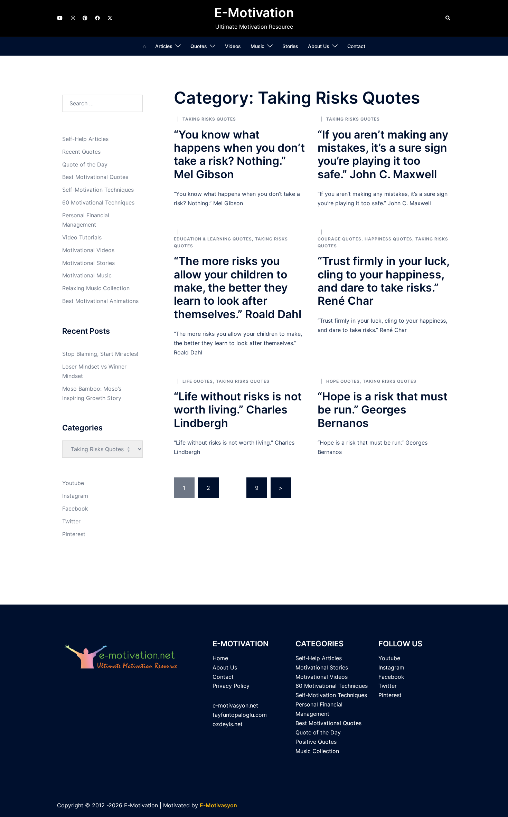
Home (220, 658)
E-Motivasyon (218, 805)
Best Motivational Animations (100, 300)
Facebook (75, 508)
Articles (163, 46)
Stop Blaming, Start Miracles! (100, 353)
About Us (318, 46)
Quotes (198, 46)
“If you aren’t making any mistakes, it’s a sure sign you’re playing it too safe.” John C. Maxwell (383, 154)
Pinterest (73, 534)
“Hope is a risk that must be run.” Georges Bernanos (383, 410)
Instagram (75, 495)
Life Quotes (197, 381)
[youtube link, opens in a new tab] (60, 18)
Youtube (73, 482)
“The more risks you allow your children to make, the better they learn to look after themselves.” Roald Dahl (237, 287)
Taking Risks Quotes (209, 119)
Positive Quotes (316, 741)
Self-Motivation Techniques (98, 189)
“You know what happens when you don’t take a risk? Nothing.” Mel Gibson (239, 154)
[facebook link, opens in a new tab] (97, 18)
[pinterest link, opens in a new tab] (84, 18)
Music (257, 46)
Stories (290, 46)
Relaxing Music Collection (96, 288)
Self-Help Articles (85, 138)
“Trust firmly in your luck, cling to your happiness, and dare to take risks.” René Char (383, 280)
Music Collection (317, 751)
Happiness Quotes (388, 238)
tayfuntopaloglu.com (240, 714)
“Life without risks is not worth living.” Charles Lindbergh (238, 410)
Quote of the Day (84, 164)
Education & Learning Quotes (213, 238)
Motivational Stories (88, 262)
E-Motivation (254, 12)
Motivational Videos (88, 250)
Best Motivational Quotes (95, 176)
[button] (448, 18)
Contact (356, 46)
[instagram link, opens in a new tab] (72, 18)
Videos (233, 46)
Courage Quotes (339, 238)
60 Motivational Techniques (98, 202)
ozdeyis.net (228, 724)
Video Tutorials (82, 237)
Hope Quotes (343, 381)
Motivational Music (87, 275)
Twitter (71, 521)
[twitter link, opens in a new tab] (109, 18)
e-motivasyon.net (235, 705)
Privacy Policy (231, 685)
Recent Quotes (81, 151)
